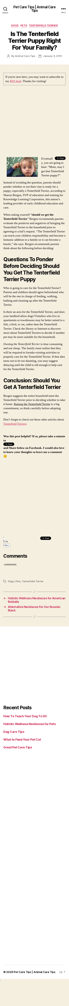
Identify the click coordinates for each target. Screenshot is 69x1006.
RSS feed (15, 81)
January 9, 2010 (52, 56)
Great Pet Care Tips (17, 747)
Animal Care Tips (25, 56)
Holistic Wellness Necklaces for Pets (29, 724)
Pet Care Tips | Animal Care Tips (34, 8)
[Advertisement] (34, 122)
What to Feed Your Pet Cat (22, 739)
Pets (23, 25)
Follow (6, 545)
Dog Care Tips (13, 731)
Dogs (15, 25)
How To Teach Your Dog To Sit (25, 716)
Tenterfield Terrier (43, 25)
